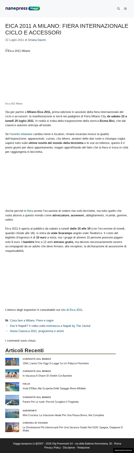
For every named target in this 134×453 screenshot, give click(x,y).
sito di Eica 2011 (71, 310)
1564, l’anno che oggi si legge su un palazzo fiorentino (56, 363)
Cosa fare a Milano (22, 320)
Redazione (83, 447)
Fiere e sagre (45, 320)
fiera (30, 210)
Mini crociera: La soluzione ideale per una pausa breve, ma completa (63, 415)
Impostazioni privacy (123, 450)
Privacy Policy (52, 447)
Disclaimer (69, 447)
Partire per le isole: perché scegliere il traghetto (51, 401)
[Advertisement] (67, 183)
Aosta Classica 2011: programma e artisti (37, 331)
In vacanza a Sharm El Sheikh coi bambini (47, 375)
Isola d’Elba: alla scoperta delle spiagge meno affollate (54, 388)
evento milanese (21, 134)
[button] (118, 8)
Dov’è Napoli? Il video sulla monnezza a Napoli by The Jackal (50, 326)
